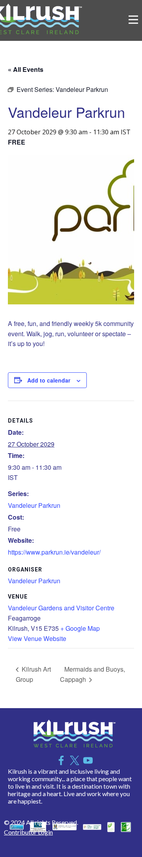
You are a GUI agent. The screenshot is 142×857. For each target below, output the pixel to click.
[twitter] (74, 760)
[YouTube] (88, 760)
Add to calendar (48, 380)
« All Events (25, 69)
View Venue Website (37, 638)
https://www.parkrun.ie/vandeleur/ (54, 552)
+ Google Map (80, 628)
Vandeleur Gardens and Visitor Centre (61, 607)
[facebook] (61, 760)
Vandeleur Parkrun (34, 505)
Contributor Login (28, 832)
